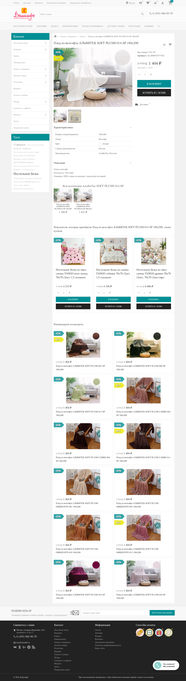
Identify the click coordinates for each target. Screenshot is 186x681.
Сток (23, 169)
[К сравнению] (164, 44)
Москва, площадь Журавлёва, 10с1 (30, 630)
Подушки (42, 26)
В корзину (154, 84)
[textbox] (92, 14)
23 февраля (19, 144)
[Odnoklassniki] (19, 647)
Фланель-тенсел (33, 166)
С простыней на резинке (35, 145)
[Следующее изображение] (89, 251)
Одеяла (54, 26)
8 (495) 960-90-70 (163, 13)
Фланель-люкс (18, 181)
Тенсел (26, 185)
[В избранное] (170, 44)
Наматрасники (70, 26)
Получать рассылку (162, 612)
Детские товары (115, 26)
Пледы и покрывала (92, 26)
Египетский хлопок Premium (24, 155)
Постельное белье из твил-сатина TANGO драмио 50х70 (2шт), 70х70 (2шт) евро (153, 273)
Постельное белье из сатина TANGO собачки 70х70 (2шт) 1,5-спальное (113, 273)
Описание (59, 163)
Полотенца (134, 26)
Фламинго (31, 159)
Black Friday (30, 169)
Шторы (16, 101)
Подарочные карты (21, 127)
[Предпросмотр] (73, 251)
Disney (37, 181)
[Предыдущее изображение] (57, 251)
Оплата (16, 3)
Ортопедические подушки (23, 152)
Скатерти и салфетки (22, 108)
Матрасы (17, 114)
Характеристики (63, 127)
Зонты (16, 121)
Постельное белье (23, 26)
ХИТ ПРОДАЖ (19, 162)
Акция (36, 152)
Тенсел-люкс (18, 185)
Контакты (39, 3)
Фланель (16, 169)
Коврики (148, 26)
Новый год (29, 181)
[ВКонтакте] (15, 647)
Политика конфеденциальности (108, 645)
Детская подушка (20, 166)
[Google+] (24, 647)
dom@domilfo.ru (23, 642)
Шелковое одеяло (20, 159)
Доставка (27, 3)
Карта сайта (100, 648)
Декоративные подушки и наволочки (27, 178)
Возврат (98, 636)
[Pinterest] (29, 647)
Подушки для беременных (23, 188)
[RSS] (33, 647)
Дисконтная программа (56, 3)
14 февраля (26, 148)
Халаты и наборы (20, 95)
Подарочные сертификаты (80, 3)
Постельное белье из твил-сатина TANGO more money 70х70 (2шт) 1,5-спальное (72, 273)
